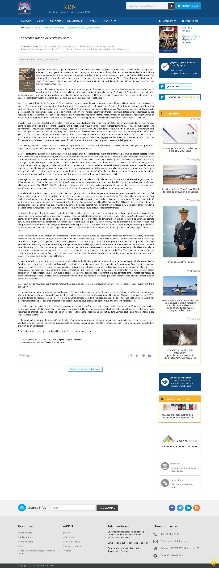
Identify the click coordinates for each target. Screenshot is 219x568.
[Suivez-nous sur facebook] (172, 508)
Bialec (32, 565)
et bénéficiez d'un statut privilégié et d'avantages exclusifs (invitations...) (182, 383)
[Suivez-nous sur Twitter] (180, 508)
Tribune (67, 532)
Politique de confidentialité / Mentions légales (36, 552)
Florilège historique (72, 546)
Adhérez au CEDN (180, 377)
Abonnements (25, 532)
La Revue (26, 21)
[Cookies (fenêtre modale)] (213, 562)
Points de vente (25, 541)
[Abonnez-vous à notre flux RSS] (196, 508)
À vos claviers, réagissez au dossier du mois (184, 72)
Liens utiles (109, 21)
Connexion (191, 21)
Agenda (174, 463)
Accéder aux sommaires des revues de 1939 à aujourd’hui (178, 416)
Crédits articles (25, 537)
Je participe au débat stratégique (183, 64)
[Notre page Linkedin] (188, 508)
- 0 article (190, 6)
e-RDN (37, 27)
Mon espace (169, 21)
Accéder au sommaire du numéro (85, 369)
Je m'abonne (107, 507)
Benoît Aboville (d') (31, 46)
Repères (67, 550)
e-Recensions (69, 537)
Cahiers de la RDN (71, 541)
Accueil (28, 27)
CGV (20, 546)
